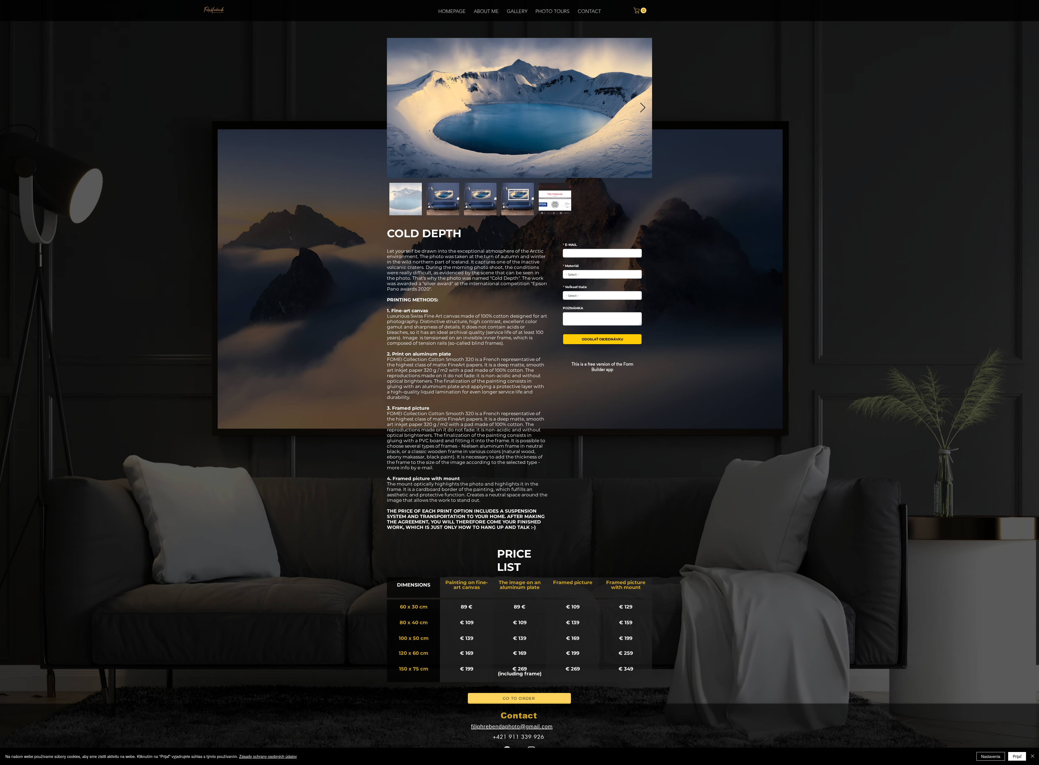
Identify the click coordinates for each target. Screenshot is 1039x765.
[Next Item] (643, 108)
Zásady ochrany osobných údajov (268, 756)
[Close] (1032, 756)
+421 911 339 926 (518, 736)
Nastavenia (990, 756)
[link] (641, 10)
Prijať (1017, 756)
